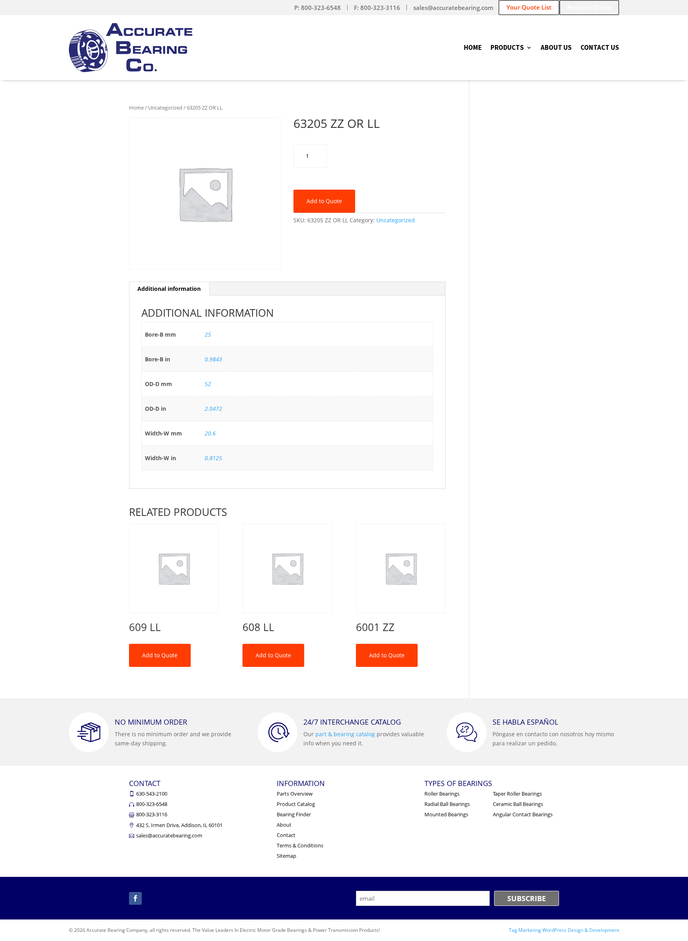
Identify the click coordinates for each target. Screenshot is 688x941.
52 (208, 384)
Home (473, 48)
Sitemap (286, 855)
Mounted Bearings (446, 814)
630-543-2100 (151, 793)
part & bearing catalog (345, 734)
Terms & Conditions (300, 845)
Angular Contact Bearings (523, 814)
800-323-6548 (151, 804)
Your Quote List (528, 7)
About (284, 824)
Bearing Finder (294, 814)
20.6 (210, 433)
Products (507, 48)
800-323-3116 (151, 814)
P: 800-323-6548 (317, 7)
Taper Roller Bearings (517, 793)
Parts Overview (295, 793)
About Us (556, 48)
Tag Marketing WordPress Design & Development (564, 930)
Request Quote (589, 7)
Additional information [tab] (169, 288)
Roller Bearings (441, 793)
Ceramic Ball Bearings (518, 804)
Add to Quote (324, 201)
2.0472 (213, 408)
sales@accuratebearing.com (453, 7)
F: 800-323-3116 (377, 7)
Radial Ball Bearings (447, 804)
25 (208, 334)
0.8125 (213, 458)
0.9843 (213, 359)
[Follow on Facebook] (135, 898)
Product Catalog (296, 804)
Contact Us (599, 48)
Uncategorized (165, 107)
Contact (286, 835)
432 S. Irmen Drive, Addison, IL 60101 (179, 825)
